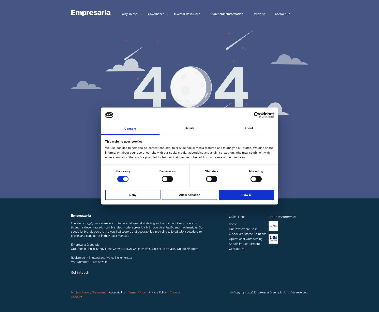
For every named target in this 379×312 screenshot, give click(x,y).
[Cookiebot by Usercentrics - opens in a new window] (256, 115)
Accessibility (117, 292)
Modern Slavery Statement (88, 292)
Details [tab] (189, 128)
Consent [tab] (130, 128)
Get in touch (80, 272)
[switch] (167, 179)
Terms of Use (136, 292)
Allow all (246, 194)
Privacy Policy (158, 292)
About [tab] (248, 128)
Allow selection (189, 194)
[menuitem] (131, 14)
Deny (132, 194)
